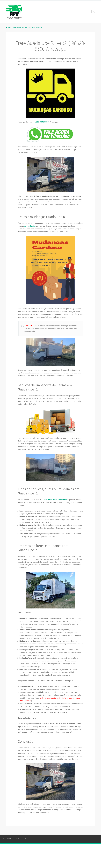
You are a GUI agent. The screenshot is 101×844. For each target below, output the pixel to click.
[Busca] (92, 9)
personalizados (30, 226)
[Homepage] (14, 12)
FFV (4, 839)
